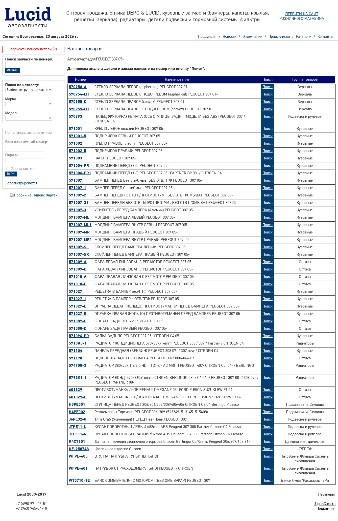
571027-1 (77, 299)
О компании (252, 37)
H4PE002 (77, 412)
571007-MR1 (80, 240)
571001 (75, 129)
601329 (75, 390)
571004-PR (79, 166)
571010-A (78, 277)
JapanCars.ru (325, 504)
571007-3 (77, 210)
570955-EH (79, 109)
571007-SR (79, 255)
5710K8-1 (78, 344)
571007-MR (79, 232)
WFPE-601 (78, 469)
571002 (75, 144)
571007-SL (79, 247)
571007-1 (77, 188)
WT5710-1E (79, 481)
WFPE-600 (78, 457)
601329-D (78, 397)
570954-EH (79, 94)
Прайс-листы (279, 37)
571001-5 (77, 136)
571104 (75, 351)
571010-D (78, 284)
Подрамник (326, 509)
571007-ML (79, 218)
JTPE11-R (77, 434)
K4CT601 (77, 442)
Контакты (325, 37)
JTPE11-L (77, 427)
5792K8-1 (78, 378)
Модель (11, 113)
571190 (75, 358)
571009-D (78, 269)
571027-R (77, 314)
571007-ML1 (80, 225)
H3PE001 (77, 405)
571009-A (78, 262)
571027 (75, 292)
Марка (10, 99)
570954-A (78, 87)
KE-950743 (79, 449)
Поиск (268, 87)
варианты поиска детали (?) (33, 49)
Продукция (207, 37)
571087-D (78, 321)
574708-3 (77, 366)
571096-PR (79, 336)
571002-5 (77, 151)
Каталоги (303, 37)
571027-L (77, 307)
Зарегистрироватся (21, 183)
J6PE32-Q (77, 420)
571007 (75, 181)
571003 (75, 158)
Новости (229, 37)
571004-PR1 (80, 173)
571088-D (78, 329)
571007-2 (77, 195)
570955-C (77, 102)
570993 (75, 117)
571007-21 (78, 203)
